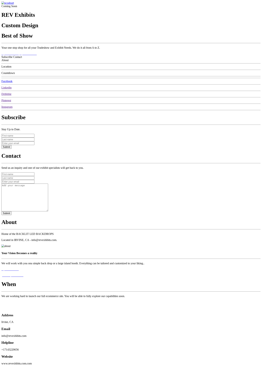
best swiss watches (11, 308)
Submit (6, 147)
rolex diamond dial (11, 302)
